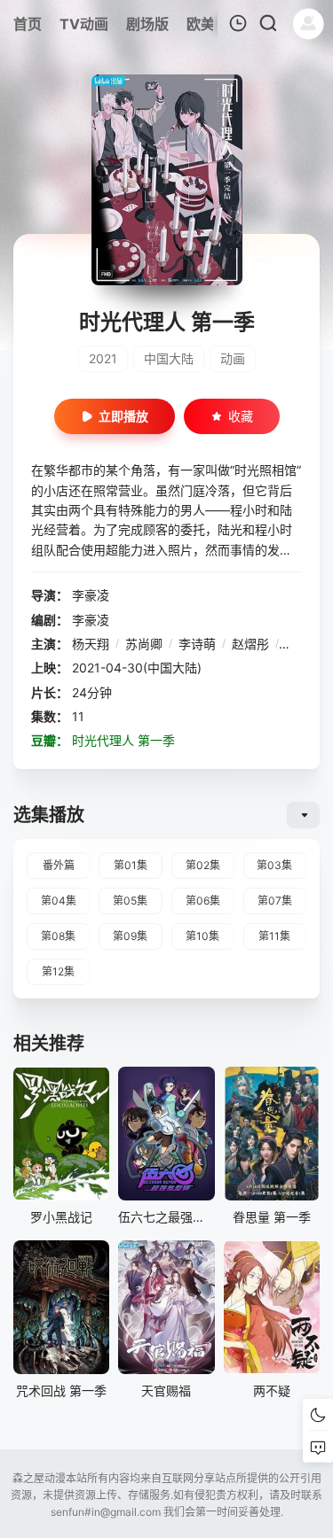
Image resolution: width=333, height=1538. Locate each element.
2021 (103, 358)
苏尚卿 (144, 643)
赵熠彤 (250, 643)
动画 (232, 358)
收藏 (240, 415)
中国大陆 (169, 358)
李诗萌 (197, 643)
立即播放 (123, 415)
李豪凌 (90, 594)
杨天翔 (90, 643)
